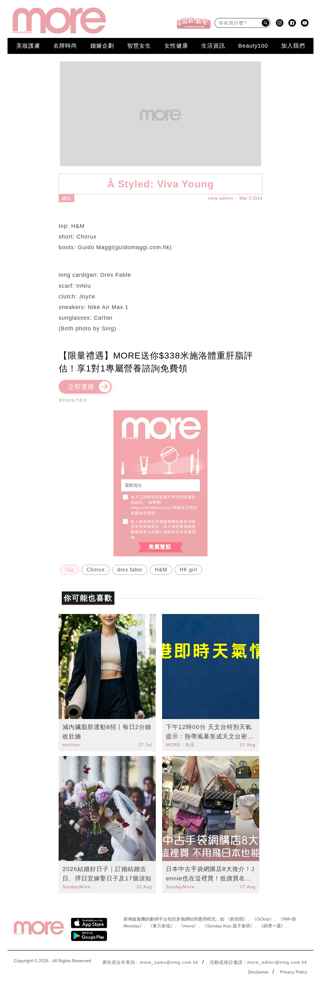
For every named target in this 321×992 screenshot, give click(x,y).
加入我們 (293, 46)
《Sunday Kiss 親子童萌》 (229, 925)
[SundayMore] (59, 21)
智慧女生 (139, 46)
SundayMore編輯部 (79, 886)
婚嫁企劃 (102, 46)
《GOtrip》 (263, 918)
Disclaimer (258, 971)
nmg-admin (220, 198)
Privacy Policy (293, 971)
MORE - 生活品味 (183, 744)
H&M (161, 569)
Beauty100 (253, 46)
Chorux (96, 569)
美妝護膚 (28, 46)
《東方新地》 (161, 925)
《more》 (188, 925)
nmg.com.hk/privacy (150, 508)
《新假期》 (237, 918)
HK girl (188, 569)
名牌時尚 (65, 46)
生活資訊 (213, 46)
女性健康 (176, 46)
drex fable (129, 569)
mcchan (71, 744)
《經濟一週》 (272, 925)
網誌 (66, 198)
